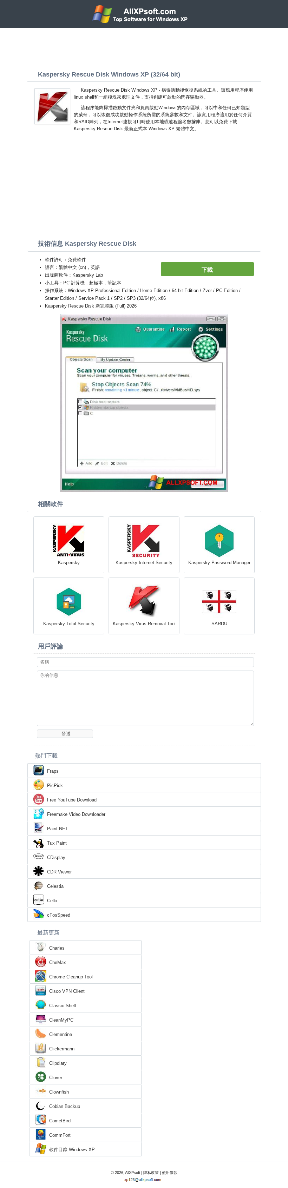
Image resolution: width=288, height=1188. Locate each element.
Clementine (60, 1034)
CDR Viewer (59, 871)
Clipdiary (58, 1063)
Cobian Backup (64, 1106)
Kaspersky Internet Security (144, 562)
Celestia (55, 886)
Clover (55, 1077)
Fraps (53, 771)
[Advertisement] (144, 47)
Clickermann (61, 1048)
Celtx (52, 900)
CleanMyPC (61, 1020)
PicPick (55, 785)
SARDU (219, 623)
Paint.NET (57, 828)
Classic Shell (62, 1005)
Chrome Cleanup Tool (71, 976)
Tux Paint (57, 843)
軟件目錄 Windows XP (72, 1149)
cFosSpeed (58, 915)
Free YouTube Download (72, 800)
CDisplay (56, 857)
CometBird (60, 1120)
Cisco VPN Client (67, 991)
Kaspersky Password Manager (219, 562)
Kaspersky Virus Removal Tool (144, 623)
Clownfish (59, 1092)
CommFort (60, 1135)
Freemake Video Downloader (76, 814)
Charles (57, 948)
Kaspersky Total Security (68, 623)
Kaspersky (69, 562)
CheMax (57, 962)
